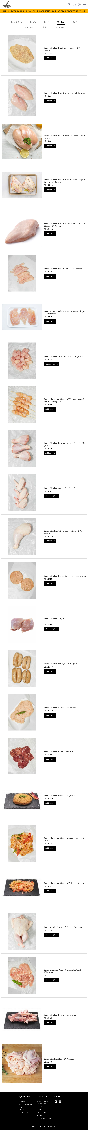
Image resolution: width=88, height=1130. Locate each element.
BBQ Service (23, 1113)
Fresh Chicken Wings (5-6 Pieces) (59, 488)
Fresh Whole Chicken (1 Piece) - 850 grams (64, 927)
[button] (69, 4)
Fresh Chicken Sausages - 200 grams (61, 664)
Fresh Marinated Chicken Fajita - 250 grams (64, 883)
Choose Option (51, 364)
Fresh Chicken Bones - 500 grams (60, 1015)
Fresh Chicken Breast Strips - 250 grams (63, 269)
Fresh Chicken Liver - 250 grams (59, 751)
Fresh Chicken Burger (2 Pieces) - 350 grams (65, 576)
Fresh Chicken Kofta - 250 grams (59, 795)
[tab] (16, 22)
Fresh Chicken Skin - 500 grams (59, 1059)
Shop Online (23, 1110)
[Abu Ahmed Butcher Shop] (6, 4)
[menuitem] (69, 4)
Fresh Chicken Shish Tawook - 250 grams (63, 356)
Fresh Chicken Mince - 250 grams (60, 708)
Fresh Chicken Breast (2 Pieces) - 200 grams (64, 93)
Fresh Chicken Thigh (54, 618)
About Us (22, 1101)
